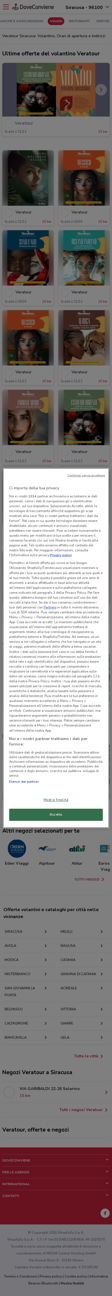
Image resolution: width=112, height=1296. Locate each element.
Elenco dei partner (24, 781)
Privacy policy (61, 555)
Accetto (56, 814)
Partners (50, 607)
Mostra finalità (56, 799)
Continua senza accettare (86, 475)
